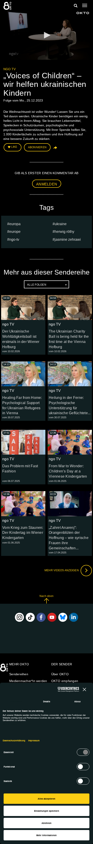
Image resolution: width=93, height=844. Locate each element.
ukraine (61, 224)
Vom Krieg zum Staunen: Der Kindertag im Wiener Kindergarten (22, 533)
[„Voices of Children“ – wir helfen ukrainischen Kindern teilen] (55, 149)
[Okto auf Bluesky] (62, 617)
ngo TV (9, 69)
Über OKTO (60, 674)
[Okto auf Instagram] (19, 617)
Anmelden (46, 184)
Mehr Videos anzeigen (61, 570)
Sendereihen (18, 674)
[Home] (4, 669)
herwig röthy (64, 232)
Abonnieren (37, 147)
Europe (15, 232)
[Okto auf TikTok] (30, 617)
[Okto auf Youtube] (51, 617)
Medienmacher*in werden (28, 681)
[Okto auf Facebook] (41, 617)
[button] (46, 35)
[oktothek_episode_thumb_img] (23, 307)
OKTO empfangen (64, 681)
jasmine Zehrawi (68, 239)
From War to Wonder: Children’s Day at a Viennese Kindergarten (68, 471)
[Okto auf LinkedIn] (73, 617)
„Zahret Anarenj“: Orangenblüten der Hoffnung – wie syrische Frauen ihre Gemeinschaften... (68, 538)
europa (15, 224)
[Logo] (82, 13)
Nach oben (46, 596)
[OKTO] (7, 5)
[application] (46, 35)
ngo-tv (14, 239)
